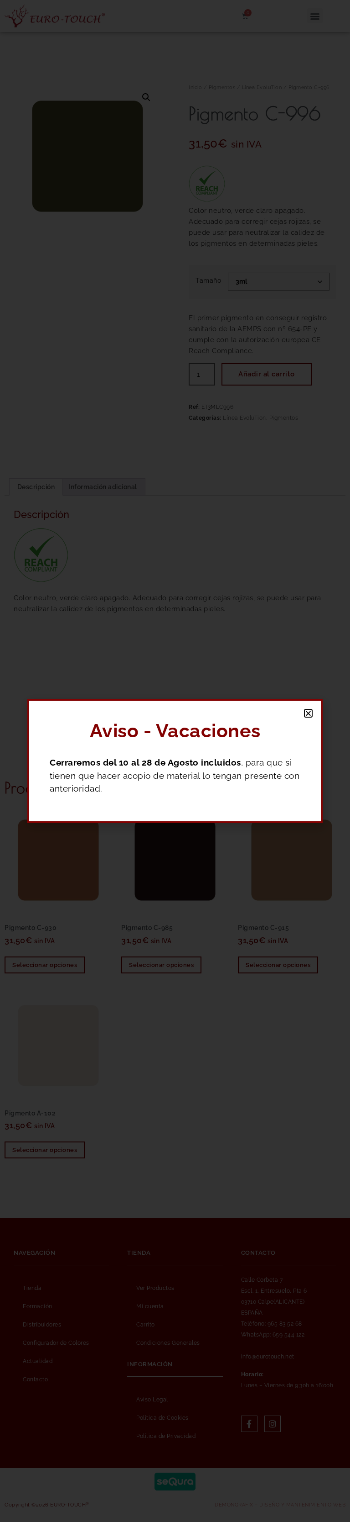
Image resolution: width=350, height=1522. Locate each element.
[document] (175, 761)
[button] (308, 713)
